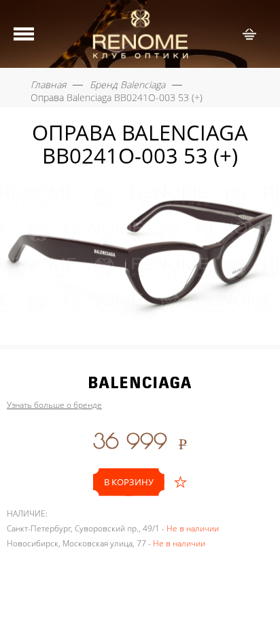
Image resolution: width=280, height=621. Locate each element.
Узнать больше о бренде (54, 405)
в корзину (129, 482)
